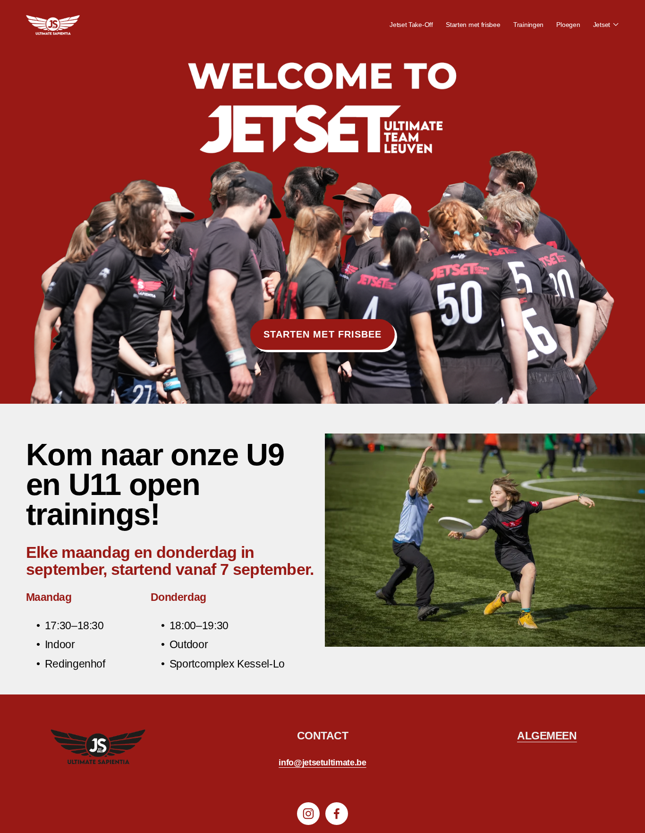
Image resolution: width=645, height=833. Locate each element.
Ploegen (568, 24)
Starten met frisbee (473, 24)
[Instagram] (308, 813)
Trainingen (528, 24)
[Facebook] (336, 813)
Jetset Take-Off (411, 24)
